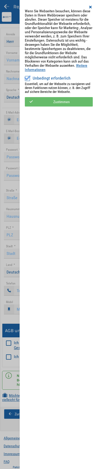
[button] (90, 7)
